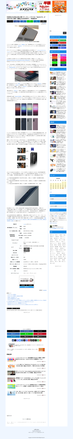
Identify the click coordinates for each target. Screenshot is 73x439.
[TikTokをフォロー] (31, 340)
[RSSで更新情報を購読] (40, 340)
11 (53, 185)
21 (60, 186)
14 (60, 185)
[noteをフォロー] (34, 340)
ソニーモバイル (28, 310)
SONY (16, 310)
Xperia (19, 83)
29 (62, 188)
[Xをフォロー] (15, 340)
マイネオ (63, 62)
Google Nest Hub (12, 67)
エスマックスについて (37, 430)
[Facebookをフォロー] (22, 340)
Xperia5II (23, 310)
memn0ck (45, 290)
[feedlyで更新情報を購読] (38, 340)
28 (60, 188)
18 (53, 186)
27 (58, 188)
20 (58, 186)
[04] (27, 109)
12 (55, 185)
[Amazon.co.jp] (59, 6)
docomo (54, 55)
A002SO (9, 310)
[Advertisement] (27, 320)
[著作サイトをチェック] (13, 340)
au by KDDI (55, 57)
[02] (27, 76)
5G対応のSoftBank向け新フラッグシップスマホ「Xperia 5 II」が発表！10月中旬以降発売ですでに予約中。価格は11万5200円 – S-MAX (26, 219)
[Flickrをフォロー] (36, 340)
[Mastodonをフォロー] (18, 340)
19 (55, 186)
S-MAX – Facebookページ (12, 297)
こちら (24, 224)
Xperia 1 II (24, 86)
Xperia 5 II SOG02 (18, 96)
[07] (27, 195)
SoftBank (23, 44)
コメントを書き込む (26, 419)
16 (65, 185)
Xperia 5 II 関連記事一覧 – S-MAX (14, 298)
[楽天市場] (44, 6)
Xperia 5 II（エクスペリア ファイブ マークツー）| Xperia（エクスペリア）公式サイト (23, 304)
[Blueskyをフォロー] (20, 340)
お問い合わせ (36, 429)
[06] (26, 158)
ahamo (63, 55)
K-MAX (56, 215)
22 (62, 186)
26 (55, 188)
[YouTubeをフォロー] (29, 340)
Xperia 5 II (39, 83)
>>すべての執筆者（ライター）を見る (56, 228)
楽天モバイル (63, 57)
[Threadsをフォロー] (24, 340)
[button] (43, 21)
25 (53, 188)
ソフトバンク (9, 308)
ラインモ (54, 62)
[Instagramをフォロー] (27, 340)
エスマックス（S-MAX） (12, 294)
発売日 (41, 310)
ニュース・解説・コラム (16, 308)
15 (62, 185)
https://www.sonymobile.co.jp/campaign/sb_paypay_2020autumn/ (18, 60)
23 (65, 186)
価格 (37, 310)
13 (58, 185)
